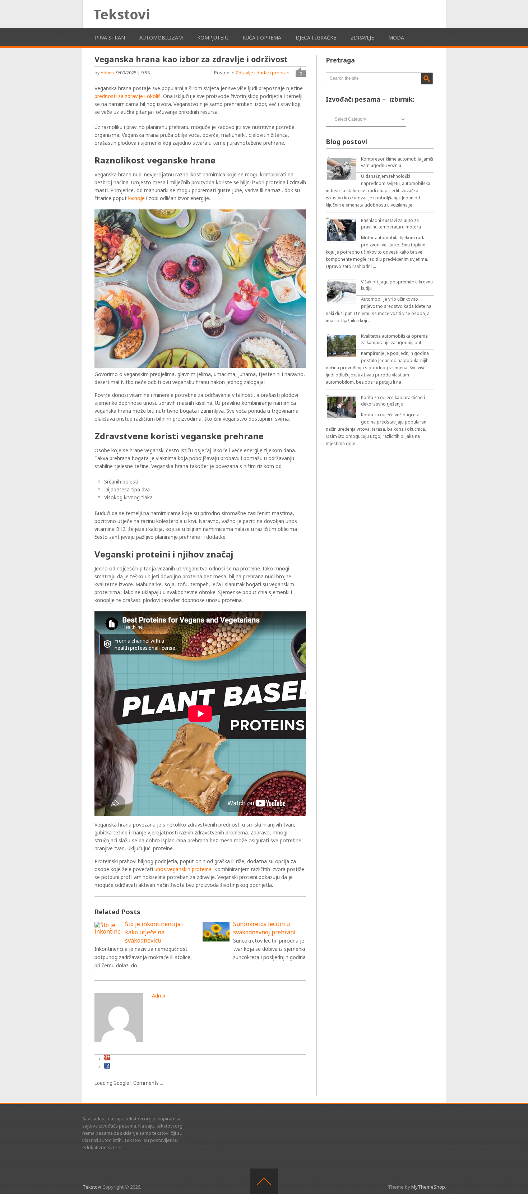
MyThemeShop (428, 1187)
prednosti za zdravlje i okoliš (127, 96)
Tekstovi (121, 14)
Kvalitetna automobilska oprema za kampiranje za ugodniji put (394, 339)
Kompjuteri (212, 37)
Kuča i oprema (261, 37)
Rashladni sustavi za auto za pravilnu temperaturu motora (391, 223)
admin (107, 73)
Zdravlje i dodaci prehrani (263, 72)
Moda (396, 37)
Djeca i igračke (316, 37)
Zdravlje (362, 37)
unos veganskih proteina (183, 869)
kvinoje (136, 198)
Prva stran (110, 37)
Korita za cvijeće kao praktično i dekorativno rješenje (393, 400)
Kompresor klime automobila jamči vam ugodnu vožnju (397, 162)
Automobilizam (161, 37)
